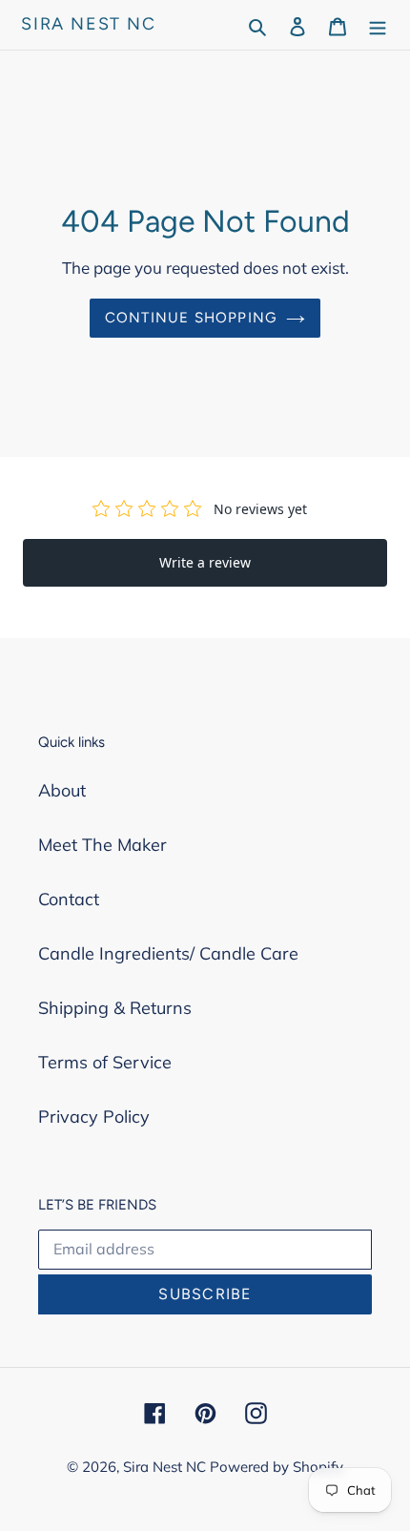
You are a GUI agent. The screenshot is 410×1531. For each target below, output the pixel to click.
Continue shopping (191, 317)
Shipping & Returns (115, 1008)
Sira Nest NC (88, 24)
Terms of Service (105, 1062)
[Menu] (378, 24)
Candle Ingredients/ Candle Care (168, 953)
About (62, 790)
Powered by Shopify (276, 1467)
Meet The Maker (102, 845)
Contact (68, 899)
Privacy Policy (94, 1117)
